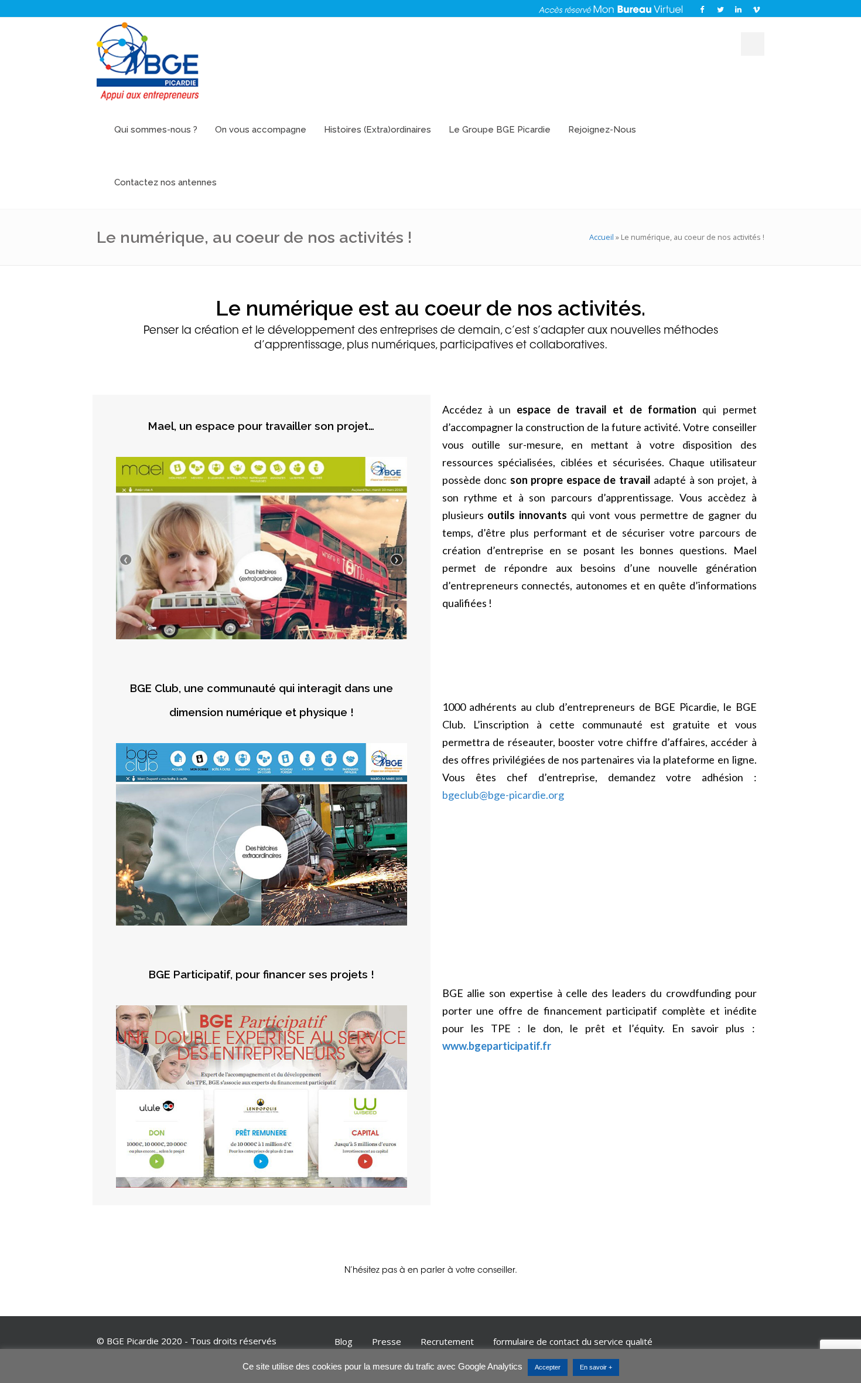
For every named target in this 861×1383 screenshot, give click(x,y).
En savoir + (596, 1367)
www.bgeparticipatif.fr (496, 1045)
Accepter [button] (548, 1367)
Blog (343, 1341)
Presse (386, 1341)
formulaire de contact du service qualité (572, 1341)
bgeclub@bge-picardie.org (503, 794)
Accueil (601, 237)
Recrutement (447, 1341)
